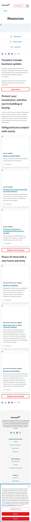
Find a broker (17, 36)
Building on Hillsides (10, 285)
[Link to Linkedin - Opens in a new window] (17, 432)
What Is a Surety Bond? (11, 156)
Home (5, 10)
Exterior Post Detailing (11, 371)
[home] (6, 5)
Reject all (15, 513)
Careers (16, 464)
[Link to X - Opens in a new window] (14, 432)
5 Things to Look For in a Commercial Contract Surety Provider (13, 231)
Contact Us (15, 477)
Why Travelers (15, 461)
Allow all (15, 518)
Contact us (17, 46)
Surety (15, 441)
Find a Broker (15, 481)
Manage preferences (15, 509)
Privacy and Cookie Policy (8, 505)
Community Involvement (15, 468)
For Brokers (18, 5)
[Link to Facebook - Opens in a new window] (11, 432)
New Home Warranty (15, 445)
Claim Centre (15, 448)
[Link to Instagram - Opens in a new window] (19, 432)
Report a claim (17, 41)
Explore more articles (15, 250)
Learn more (15, 89)
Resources (15, 451)
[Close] (29, 486)
